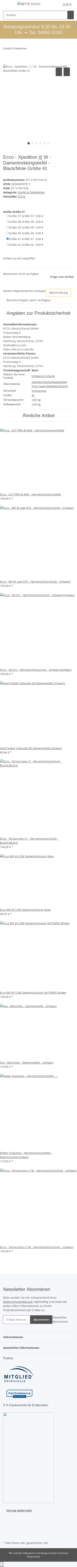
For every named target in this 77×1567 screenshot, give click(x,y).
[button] (53, 5)
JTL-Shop (45, 1556)
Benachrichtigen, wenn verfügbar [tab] (29, 300)
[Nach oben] (1, 1564)
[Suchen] (71, 15)
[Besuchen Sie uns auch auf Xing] (6, 1531)
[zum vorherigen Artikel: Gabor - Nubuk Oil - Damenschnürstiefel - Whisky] (30, 49)
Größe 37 (26, 216)
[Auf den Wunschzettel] (67, 72)
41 (33, 395)
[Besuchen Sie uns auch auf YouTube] (6, 1521)
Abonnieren (41, 1319)
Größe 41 (26, 239)
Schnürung (39, 391)
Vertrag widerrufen (19, 1510)
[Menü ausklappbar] (8, 4)
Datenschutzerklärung (18, 1302)
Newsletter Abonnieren (60, 1319)
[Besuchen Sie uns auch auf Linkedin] (6, 1535)
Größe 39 (26, 227)
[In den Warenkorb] (6, 62)
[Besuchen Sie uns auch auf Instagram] (6, 1526)
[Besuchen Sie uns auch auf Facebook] (6, 1517)
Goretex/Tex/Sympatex (46, 382)
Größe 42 (26, 245)
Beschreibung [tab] (58, 292)
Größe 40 (26, 233)
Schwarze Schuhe (43, 376)
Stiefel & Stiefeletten (31, 192)
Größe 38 (26, 222)
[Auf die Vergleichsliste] (59, 72)
